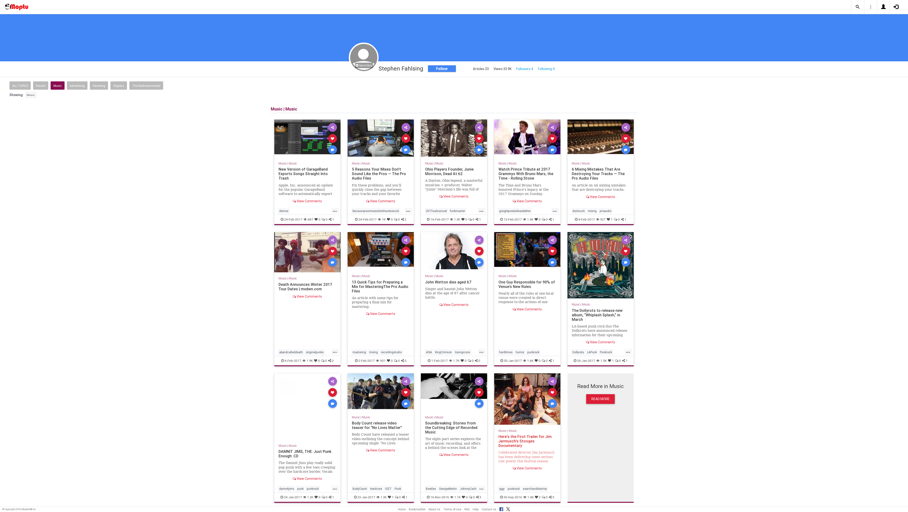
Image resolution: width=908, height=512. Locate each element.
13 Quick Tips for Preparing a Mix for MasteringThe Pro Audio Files (380, 286)
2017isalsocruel (436, 211)
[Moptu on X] (508, 508)
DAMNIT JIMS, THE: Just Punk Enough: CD (305, 453)
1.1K (457, 497)
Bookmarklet (417, 509)
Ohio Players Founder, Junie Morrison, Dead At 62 (449, 171)
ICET (388, 488)
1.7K (456, 360)
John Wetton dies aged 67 (448, 281)
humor (520, 352)
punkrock (533, 352)
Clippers (118, 86)
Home (402, 509)
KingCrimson (443, 352)
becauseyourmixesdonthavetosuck (376, 211)
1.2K (310, 497)
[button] (857, 7)
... (335, 210)
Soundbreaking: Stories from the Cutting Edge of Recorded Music (451, 427)
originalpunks (315, 352)
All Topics (20, 86)
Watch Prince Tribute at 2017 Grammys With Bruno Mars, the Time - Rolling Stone (525, 174)
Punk (398, 488)
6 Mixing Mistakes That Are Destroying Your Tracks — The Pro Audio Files (598, 174)
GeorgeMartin (448, 488)
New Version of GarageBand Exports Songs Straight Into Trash (303, 174)
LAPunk (592, 352)
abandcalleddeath (291, 352)
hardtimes (506, 352)
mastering (359, 352)
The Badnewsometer (146, 86)
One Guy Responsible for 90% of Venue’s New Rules (526, 284)
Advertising (77, 86)
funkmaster (457, 211)
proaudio (605, 211)
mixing (592, 211)
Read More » (307, 138)
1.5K (603, 360)
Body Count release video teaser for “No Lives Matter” (377, 425)
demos (283, 211)
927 (603, 219)
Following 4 (546, 69)
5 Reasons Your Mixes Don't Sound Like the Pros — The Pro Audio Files (379, 174)
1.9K (309, 360)
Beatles (431, 488)
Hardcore (376, 488)
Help (476, 509)
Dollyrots (578, 352)
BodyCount (360, 488)
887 (310, 219)
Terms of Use (452, 509)
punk (300, 488)
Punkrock (606, 352)
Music (57, 86)
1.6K (530, 360)
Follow (442, 68)
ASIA (429, 352)
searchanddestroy (535, 488)
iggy (502, 488)
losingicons (462, 352)
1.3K (457, 219)
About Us (434, 509)
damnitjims (286, 488)
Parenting (99, 86)
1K (384, 219)
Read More (600, 399)
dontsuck (578, 211)
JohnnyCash (468, 488)
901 (383, 360)
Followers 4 (524, 69)
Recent (40, 86)
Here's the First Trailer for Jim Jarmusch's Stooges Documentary (525, 441)
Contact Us (489, 509)
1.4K (530, 219)
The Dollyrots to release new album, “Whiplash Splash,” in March (597, 315)
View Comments (309, 201)
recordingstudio (391, 352)
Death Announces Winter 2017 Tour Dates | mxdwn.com (305, 286)
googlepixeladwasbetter (515, 211)
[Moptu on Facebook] (501, 508)
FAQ (467, 509)
